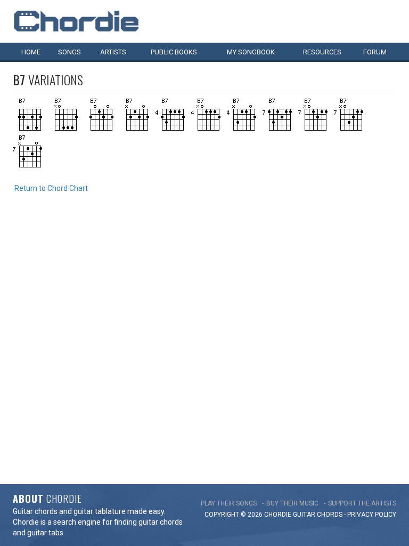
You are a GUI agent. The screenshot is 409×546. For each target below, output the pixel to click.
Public (174, 52)
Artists (113, 52)
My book (251, 52)
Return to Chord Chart (51, 188)
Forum (375, 52)
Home (30, 52)
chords (329, 514)
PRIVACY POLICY (371, 514)
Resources (322, 52)
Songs (69, 52)
